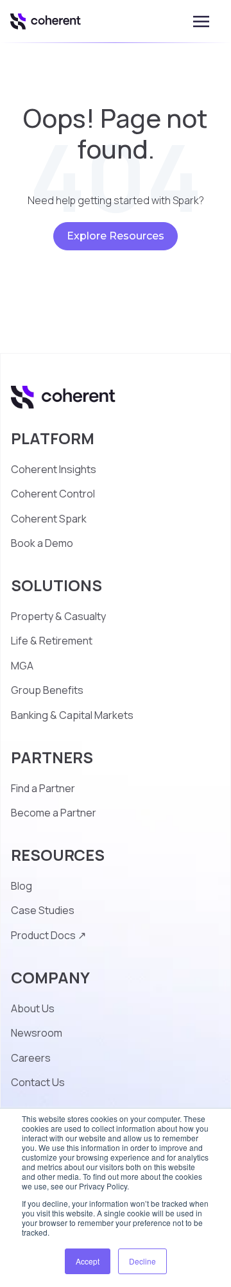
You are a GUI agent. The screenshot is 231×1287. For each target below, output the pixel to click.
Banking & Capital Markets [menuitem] (72, 715)
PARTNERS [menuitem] (52, 757)
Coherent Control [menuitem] (53, 494)
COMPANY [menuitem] (50, 977)
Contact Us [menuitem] (38, 1082)
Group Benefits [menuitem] (47, 690)
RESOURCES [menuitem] (58, 854)
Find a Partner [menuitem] (43, 788)
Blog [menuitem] (21, 886)
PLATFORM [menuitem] (52, 438)
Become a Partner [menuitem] (53, 813)
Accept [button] (87, 1261)
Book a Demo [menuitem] (42, 543)
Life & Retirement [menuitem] (51, 641)
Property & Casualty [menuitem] (58, 616)
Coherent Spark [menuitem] (49, 519)
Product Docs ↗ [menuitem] (48, 935)
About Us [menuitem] (33, 1008)
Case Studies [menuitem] (42, 910)
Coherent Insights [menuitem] (53, 469)
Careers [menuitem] (31, 1058)
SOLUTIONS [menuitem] (56, 585)
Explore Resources (115, 236)
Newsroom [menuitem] (36, 1033)
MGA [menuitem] (22, 666)
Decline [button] (142, 1261)
